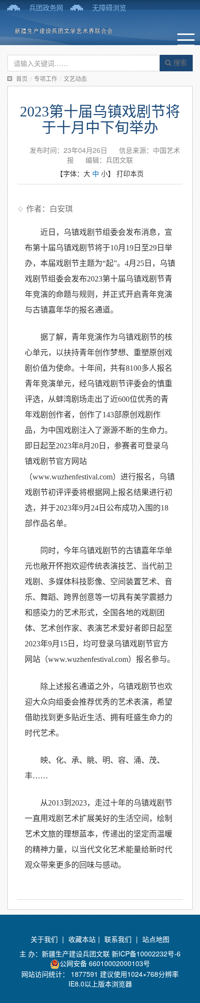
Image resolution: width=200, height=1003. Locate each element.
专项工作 (45, 78)
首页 (22, 78)
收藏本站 (82, 939)
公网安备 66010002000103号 (105, 963)
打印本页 (130, 173)
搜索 (179, 62)
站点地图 (155, 939)
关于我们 (44, 939)
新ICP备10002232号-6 (146, 953)
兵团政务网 (46, 7)
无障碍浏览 (109, 7)
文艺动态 (75, 78)
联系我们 (118, 939)
